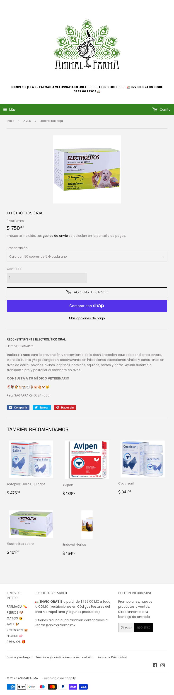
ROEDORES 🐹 (17, 630)
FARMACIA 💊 (17, 606)
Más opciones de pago (87, 318)
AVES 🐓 (13, 624)
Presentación (17, 248)
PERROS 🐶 (15, 612)
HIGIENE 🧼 (15, 636)
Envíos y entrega (19, 657)
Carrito (165, 109)
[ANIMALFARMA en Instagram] (162, 666)
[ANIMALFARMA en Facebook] (154, 666)
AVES (27, 121)
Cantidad (14, 269)
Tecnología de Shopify (59, 678)
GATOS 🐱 (15, 618)
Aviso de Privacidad (112, 657)
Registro (143, 627)
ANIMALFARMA (28, 678)
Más (12, 109)
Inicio (10, 121)
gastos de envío (55, 235)
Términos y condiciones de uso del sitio (65, 657)
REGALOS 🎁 (16, 641)
